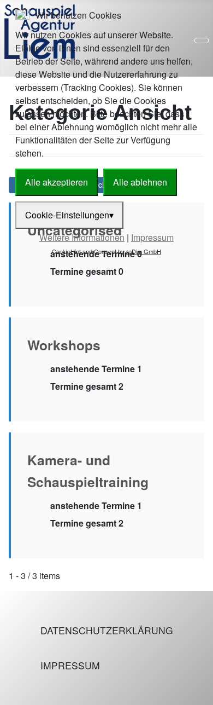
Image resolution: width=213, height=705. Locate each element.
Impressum (70, 665)
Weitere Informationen (82, 237)
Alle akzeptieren (56, 182)
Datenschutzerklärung (106, 630)
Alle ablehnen (140, 182)
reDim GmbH (143, 251)
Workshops (63, 345)
